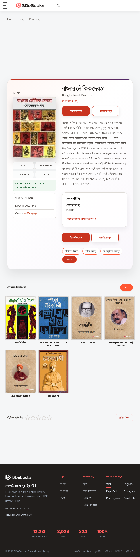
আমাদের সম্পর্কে (11, 508)
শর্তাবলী (77, 551)
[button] (17, 93)
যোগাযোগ (27, 508)
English (128, 484)
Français (129, 491)
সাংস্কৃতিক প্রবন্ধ (111, 251)
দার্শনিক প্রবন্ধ (34, 19)
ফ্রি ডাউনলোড (76, 111)
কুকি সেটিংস (130, 551)
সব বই (63, 484)
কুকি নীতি (98, 551)
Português (113, 498)
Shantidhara (86, 342)
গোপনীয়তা (87, 551)
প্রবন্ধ (21, 19)
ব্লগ (85, 484)
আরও (69, 259)
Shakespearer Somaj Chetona (119, 344)
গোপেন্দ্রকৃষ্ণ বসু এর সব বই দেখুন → (81, 219)
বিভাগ (62, 498)
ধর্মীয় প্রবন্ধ (90, 251)
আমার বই (87, 498)
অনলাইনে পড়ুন (106, 111)
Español (111, 491)
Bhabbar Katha (20, 396)
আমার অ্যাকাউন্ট (90, 505)
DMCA (118, 551)
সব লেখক (64, 491)
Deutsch (129, 498)
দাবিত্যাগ (108, 551)
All (126, 287)
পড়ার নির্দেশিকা (89, 491)
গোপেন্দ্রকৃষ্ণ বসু (69, 101)
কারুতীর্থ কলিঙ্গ (20, 342)
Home (11, 19)
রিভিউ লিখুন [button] (124, 417)
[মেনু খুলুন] (7, 5)
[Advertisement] (70, 50)
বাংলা (108, 484)
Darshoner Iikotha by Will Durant (53, 344)
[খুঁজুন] (58, 5)
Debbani (53, 396)
